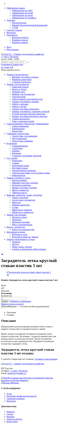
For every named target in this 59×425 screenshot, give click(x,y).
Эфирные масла (19, 192)
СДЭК (15, 28)
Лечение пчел (18, 92)
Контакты (11, 32)
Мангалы (16, 202)
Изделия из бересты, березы (25, 237)
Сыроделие (17, 148)
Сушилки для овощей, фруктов (26, 156)
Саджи (15, 207)
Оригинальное (19, 97)
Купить (5, 301)
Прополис (17, 220)
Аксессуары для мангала (23, 200)
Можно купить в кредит (12, 304)
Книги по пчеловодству (23, 229)
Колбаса (16, 151)
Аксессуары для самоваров (24, 136)
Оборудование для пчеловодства (27, 99)
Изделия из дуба (19, 234)
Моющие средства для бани (25, 183)
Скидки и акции (14, 30)
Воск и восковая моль (22, 224)
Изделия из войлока (21, 185)
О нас (9, 393)
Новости (11, 412)
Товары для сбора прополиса (25, 109)
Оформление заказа (16, 8)
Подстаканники (19, 138)
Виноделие (17, 131)
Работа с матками (20, 104)
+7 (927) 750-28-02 (9, 56)
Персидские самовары (22, 141)
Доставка (11, 20)
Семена (15, 163)
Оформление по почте (22, 15)
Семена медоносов (21, 119)
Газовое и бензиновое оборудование (29, 249)
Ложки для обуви (20, 197)
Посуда (15, 244)
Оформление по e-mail (22, 13)
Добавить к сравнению (20, 301)
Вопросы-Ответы (20, 37)
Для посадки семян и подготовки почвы (31, 173)
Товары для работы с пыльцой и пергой (30, 111)
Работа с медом (19, 106)
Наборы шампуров (21, 205)
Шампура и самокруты (22, 212)
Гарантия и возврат (16, 398)
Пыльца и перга (19, 217)
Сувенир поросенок (21, 82)
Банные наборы (19, 180)
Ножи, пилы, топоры (22, 247)
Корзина (10, 416)
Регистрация (12, 49)
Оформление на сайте (22, 10)
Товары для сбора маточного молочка (29, 116)
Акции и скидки (14, 419)
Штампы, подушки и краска (25, 77)
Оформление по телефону (24, 18)
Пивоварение (18, 129)
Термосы (16, 242)
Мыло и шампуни (20, 190)
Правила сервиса (20, 42)
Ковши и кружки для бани (24, 188)
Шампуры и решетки (22, 210)
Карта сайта (12, 421)
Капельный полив (20, 165)
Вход (9, 47)
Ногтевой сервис (20, 168)
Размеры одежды (20, 40)
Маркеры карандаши (22, 79)
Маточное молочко (21, 222)
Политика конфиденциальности (22, 396)
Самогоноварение (20, 126)
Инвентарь (17, 160)
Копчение (16, 153)
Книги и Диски (19, 89)
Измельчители (18, 175)
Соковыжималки (20, 146)
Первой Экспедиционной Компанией (29, 25)
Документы (12, 35)
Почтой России (19, 23)
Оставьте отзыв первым (46, 359)
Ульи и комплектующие (23, 121)
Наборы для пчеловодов (23, 94)
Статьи (10, 414)
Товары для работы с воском (25, 101)
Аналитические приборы (24, 170)
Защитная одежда (20, 87)
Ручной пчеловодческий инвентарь (28, 114)
